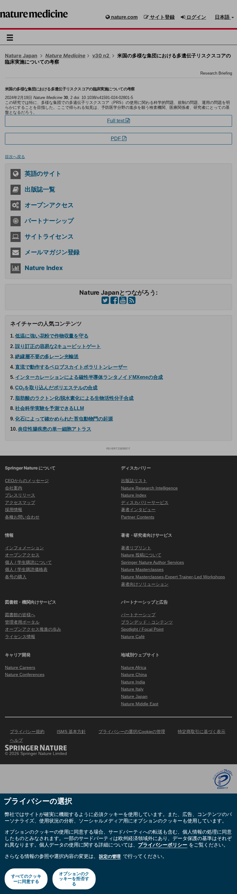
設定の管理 (110, 856)
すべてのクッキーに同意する (26, 879)
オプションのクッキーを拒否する (74, 879)
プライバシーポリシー (162, 845)
